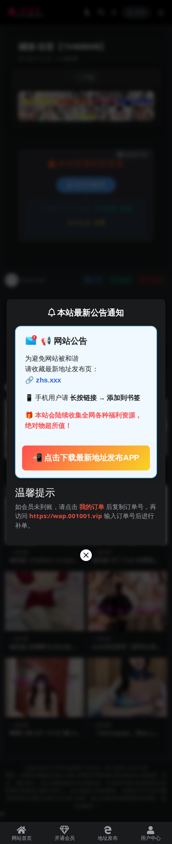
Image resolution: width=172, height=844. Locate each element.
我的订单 (91, 506)
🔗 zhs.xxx (43, 380)
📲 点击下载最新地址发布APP (86, 458)
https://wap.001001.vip (66, 515)
